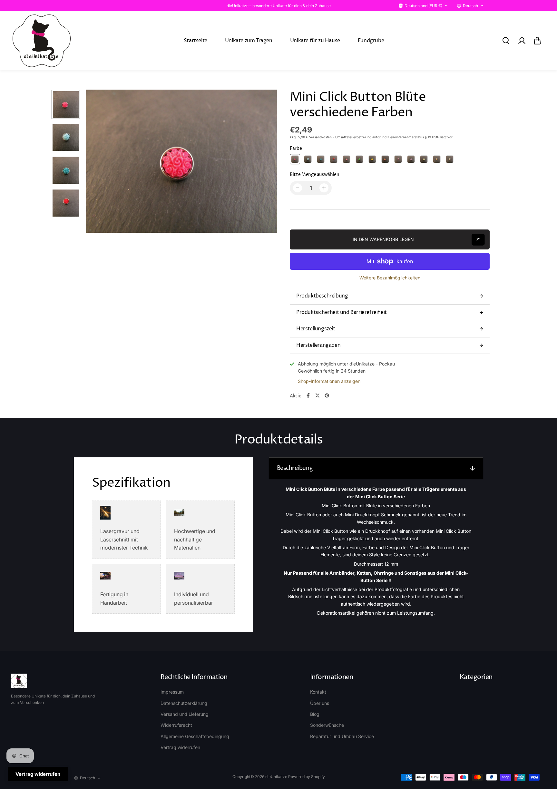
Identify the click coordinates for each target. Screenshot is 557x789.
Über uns (319, 703)
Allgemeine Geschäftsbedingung (195, 736)
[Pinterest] (327, 395)
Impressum (172, 692)
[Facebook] (308, 395)
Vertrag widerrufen (180, 747)
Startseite (195, 40)
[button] (537, 41)
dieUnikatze (276, 776)
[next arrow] (264, 162)
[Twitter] (317, 395)
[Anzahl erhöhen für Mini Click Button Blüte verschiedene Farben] (323, 187)
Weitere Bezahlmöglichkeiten (389, 277)
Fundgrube (371, 40)
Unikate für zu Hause (315, 40)
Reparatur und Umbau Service (342, 736)
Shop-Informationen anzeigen (329, 381)
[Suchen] (506, 41)
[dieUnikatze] (42, 41)
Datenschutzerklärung (184, 703)
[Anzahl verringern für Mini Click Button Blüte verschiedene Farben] (297, 187)
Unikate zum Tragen (248, 40)
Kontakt (318, 692)
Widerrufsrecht (176, 725)
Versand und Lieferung (185, 714)
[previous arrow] (98, 162)
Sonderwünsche (327, 725)
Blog (314, 714)
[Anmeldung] (521, 41)
